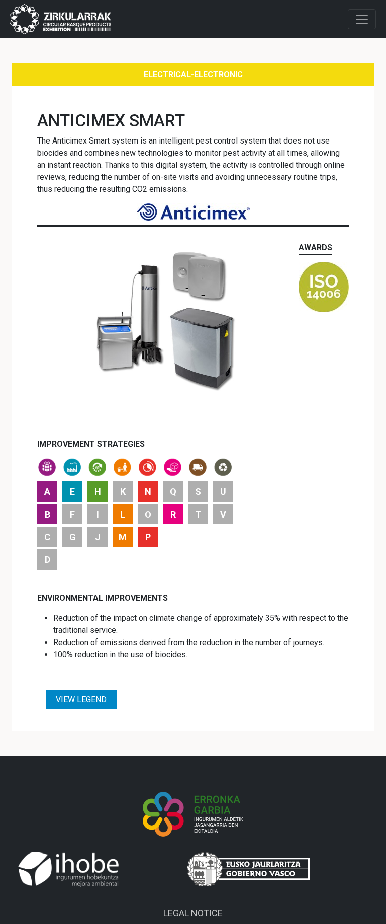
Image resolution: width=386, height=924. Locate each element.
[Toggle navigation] (362, 19)
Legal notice (193, 913)
